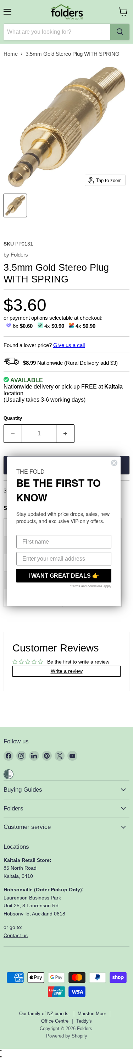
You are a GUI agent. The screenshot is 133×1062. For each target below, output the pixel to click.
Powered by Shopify (66, 1036)
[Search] (119, 32)
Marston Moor (92, 1013)
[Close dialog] (114, 462)
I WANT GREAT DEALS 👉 (63, 575)
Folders (19, 255)
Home (11, 54)
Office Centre (54, 1021)
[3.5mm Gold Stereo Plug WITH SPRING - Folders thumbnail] (15, 205)
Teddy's (84, 1021)
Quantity (13, 418)
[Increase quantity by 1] (65, 433)
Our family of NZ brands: (44, 1013)
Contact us (16, 935)
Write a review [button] (67, 671)
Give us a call (69, 345)
